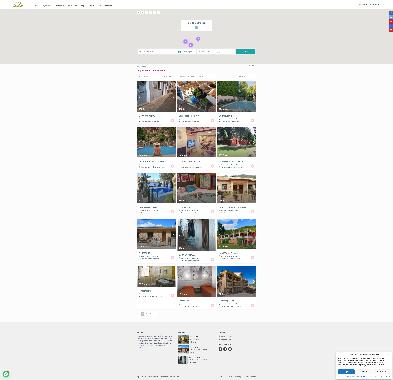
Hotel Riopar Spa (226, 301)
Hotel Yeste (184, 301)
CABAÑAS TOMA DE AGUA (231, 161)
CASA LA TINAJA (187, 255)
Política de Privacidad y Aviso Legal (359, 376)
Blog (82, 6)
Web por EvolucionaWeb (171, 377)
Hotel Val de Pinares (228, 253)
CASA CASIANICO (147, 116)
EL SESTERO (144, 253)
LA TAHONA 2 (225, 116)
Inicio (36, 6)
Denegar (364, 372)
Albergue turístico (226, 167)
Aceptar (346, 372)
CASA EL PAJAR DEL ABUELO (232, 207)
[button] (389, 354)
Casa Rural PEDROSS (148, 207)
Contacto (91, 6)
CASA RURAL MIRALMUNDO (152, 161)
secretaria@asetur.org (228, 339)
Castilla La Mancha (152, 119)
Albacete (143, 119)
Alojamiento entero (153, 121)
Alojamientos (46, 6)
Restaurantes (59, 6)
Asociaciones (72, 6)
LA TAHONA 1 (185, 207)
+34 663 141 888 (226, 336)
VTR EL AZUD (194, 337)
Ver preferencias (381, 372)
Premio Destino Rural (105, 6)
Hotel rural (151, 167)
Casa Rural (144, 121)
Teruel (191, 339)
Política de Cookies (343, 376)
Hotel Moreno (145, 291)
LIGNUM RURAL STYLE (189, 161)
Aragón (196, 339)
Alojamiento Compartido (195, 167)
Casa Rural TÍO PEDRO (189, 116)
